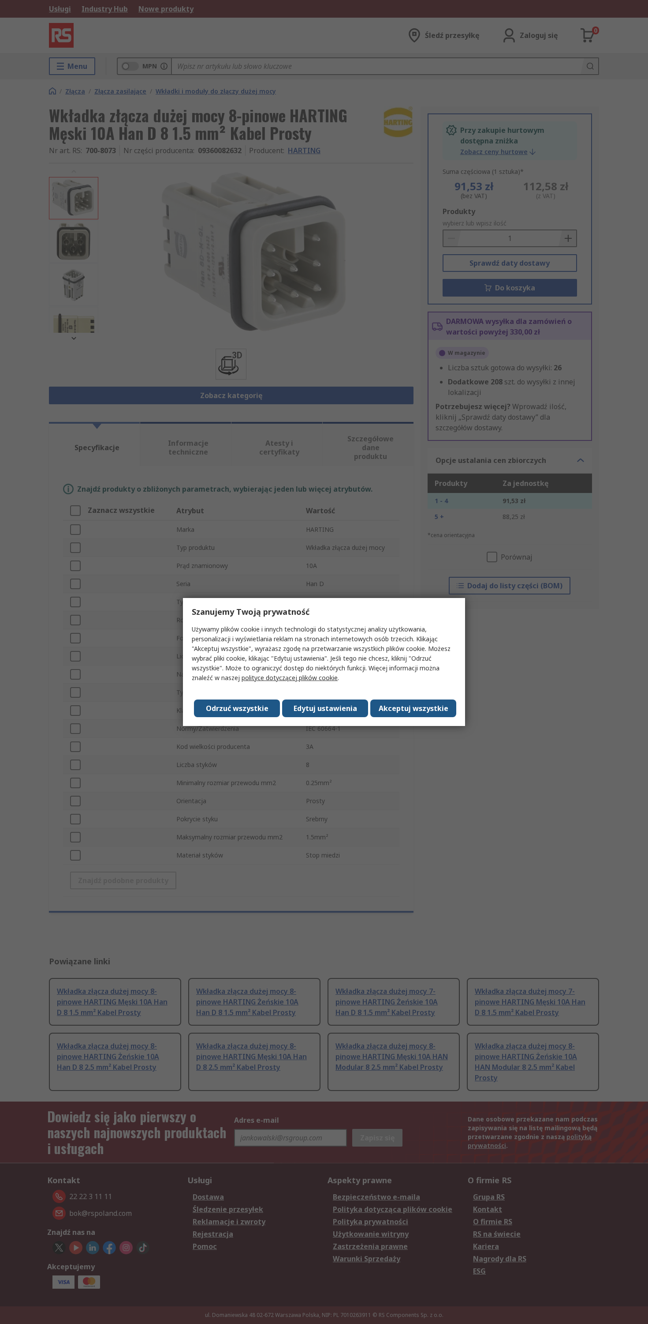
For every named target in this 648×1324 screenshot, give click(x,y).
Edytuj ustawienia (325, 708)
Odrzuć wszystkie (237, 708)
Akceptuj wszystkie (413, 708)
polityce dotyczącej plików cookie (290, 677)
